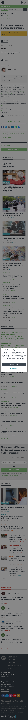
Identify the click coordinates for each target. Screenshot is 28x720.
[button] (14, 368)
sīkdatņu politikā (20, 359)
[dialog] (14, 360)
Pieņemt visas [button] (14, 364)
